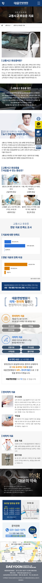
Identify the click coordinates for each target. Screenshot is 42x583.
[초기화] (39, 555)
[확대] (39, 548)
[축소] (39, 551)
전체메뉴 (39, 3)
